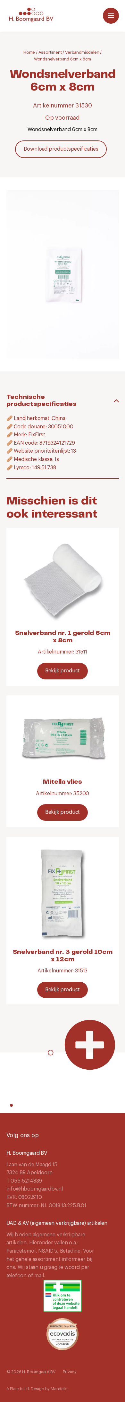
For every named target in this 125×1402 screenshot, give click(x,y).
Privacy (70, 1372)
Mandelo (59, 1389)
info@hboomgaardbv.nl (34, 1189)
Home (29, 52)
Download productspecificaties (61, 149)
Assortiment (50, 52)
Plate (14, 1389)
